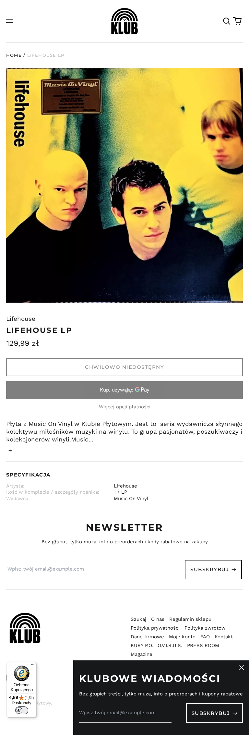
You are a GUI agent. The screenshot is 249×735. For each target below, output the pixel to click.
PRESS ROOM (203, 645)
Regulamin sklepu (190, 619)
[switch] (21, 710)
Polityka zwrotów (205, 628)
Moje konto (182, 637)
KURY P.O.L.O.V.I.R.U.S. (156, 645)
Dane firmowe (147, 637)
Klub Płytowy (37, 703)
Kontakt (224, 637)
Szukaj (138, 619)
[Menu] (33, 666)
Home (14, 55)
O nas (157, 619)
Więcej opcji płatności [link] (124, 407)
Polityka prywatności (155, 628)
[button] (226, 21)
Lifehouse (20, 318)
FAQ (205, 637)
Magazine (141, 654)
